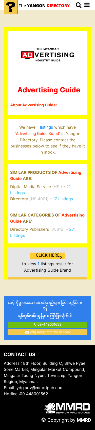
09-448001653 (49, 324)
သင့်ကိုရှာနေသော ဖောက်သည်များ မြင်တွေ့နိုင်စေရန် (45, 309)
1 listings (45, 127)
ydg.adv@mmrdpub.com (50, 332)
